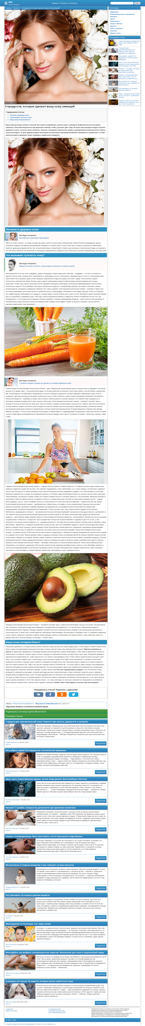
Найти (137, 3)
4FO (10, 2)
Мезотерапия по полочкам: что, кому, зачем (28, 924)
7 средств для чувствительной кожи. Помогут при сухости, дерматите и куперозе (47, 721)
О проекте (63, 3)
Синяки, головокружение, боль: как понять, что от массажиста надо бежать (44, 836)
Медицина (114, 12)
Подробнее (100, 743)
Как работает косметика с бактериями (34, 238)
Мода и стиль (115, 33)
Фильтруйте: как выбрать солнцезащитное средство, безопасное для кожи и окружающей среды (55, 952)
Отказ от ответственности (45, 1024)
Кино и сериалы (116, 28)
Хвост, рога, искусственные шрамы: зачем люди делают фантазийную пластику (46, 779)
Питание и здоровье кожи (19, 115)
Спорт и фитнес (116, 24)
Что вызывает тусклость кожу (21, 117)
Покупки (113, 31)
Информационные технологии (122, 14)
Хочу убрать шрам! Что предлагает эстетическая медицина (36, 750)
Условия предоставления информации (20, 1024)
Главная (55, 3)
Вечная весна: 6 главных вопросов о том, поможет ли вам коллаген (40, 865)
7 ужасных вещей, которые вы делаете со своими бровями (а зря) (45, 383)
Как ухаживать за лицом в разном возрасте (28, 895)
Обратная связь (11, 1011)
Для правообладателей (57, 1012)
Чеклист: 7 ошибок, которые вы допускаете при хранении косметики (41, 807)
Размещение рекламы (57, 1011)
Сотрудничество (55, 1009)
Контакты (73, 3)
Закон (112, 19)
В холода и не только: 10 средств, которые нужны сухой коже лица (39, 981)
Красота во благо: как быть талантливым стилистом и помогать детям (47, 266)
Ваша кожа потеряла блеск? (20, 120)
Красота (8, 744)
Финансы (113, 17)
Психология (114, 21)
